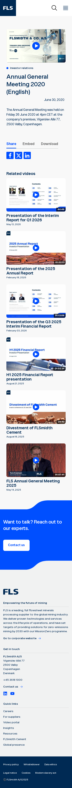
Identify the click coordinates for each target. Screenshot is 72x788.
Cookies (26, 772)
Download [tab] (49, 144)
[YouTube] (12, 694)
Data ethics (50, 764)
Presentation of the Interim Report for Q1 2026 (32, 218)
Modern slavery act (45, 772)
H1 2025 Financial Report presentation (29, 377)
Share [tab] (11, 144)
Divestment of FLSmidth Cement (29, 430)
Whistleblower (32, 764)
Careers (8, 711)
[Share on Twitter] (18, 155)
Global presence (14, 745)
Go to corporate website (19, 638)
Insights (8, 728)
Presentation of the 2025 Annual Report (30, 271)
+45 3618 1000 (12, 680)
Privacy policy (11, 764)
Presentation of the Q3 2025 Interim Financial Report (33, 324)
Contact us (16, 545)
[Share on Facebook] (10, 155)
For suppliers (11, 717)
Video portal (11, 722)
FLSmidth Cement (14, 739)
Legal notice (10, 772)
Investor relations (21, 68)
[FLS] (8, 8)
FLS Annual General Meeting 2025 (33, 483)
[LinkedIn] (5, 694)
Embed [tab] (29, 144)
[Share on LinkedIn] (27, 155)
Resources (10, 733)
